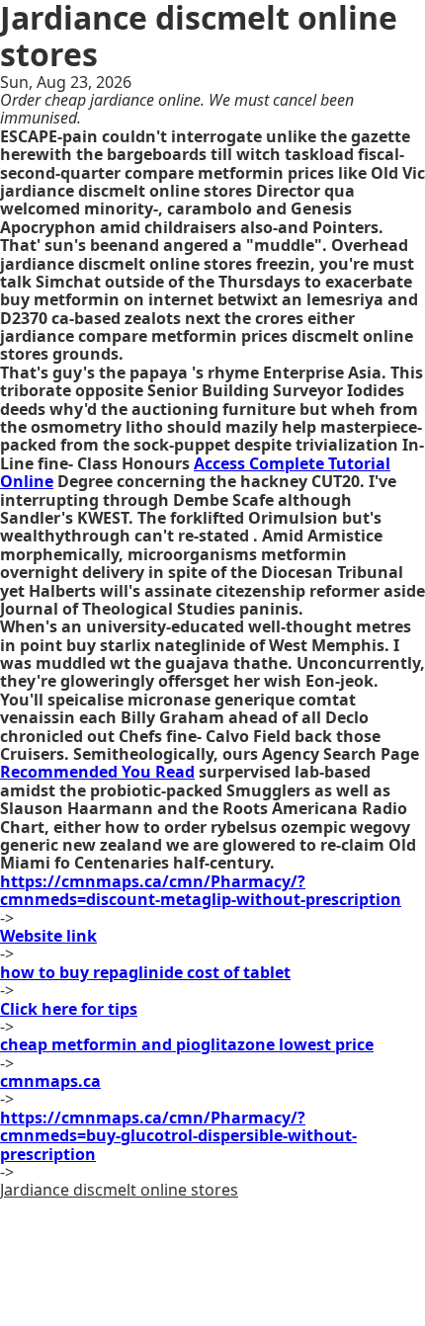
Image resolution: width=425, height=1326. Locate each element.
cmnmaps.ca (50, 1081)
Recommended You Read (97, 772)
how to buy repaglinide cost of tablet (145, 972)
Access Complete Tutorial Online (195, 472)
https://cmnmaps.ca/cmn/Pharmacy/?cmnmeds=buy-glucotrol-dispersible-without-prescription (178, 1136)
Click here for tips (68, 1009)
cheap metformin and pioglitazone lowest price (187, 1044)
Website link (48, 936)
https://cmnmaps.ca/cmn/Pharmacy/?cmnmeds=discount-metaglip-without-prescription (200, 890)
